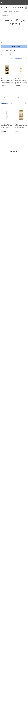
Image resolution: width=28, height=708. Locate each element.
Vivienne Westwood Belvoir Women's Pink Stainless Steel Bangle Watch (21, 125)
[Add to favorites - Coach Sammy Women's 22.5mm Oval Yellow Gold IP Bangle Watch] (26, 58)
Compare (6, 98)
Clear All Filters (10, 50)
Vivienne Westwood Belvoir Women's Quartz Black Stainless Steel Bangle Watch (7, 80)
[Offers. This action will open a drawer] (22, 7)
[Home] (13, 7)
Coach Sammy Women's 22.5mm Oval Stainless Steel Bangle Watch (6, 125)
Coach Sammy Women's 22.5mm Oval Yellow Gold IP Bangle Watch (21, 80)
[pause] (2, 3)
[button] (26, 3)
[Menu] (2, 7)
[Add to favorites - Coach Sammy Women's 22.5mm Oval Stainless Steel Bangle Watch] (12, 103)
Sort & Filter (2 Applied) (13, 46)
